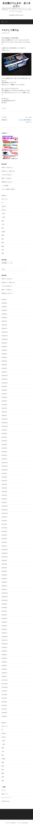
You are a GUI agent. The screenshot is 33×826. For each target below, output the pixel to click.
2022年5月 (4, 488)
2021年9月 (4, 517)
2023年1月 (4, 459)
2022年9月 (4, 473)
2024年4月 (4, 404)
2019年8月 (4, 607)
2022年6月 (4, 484)
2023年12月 (5, 419)
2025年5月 (4, 357)
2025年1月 (4, 372)
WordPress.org (5, 801)
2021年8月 (4, 520)
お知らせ (4, 210)
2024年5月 (4, 401)
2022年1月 (4, 502)
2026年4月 (4, 317)
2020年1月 (4, 589)
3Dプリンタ (5, 199)
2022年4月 (4, 491)
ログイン (4, 790)
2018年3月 (4, 669)
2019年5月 (4, 618)
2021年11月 (5, 509)
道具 (3, 249)
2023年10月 (5, 426)
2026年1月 (4, 328)
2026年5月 (4, 314)
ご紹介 (3, 213)
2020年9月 (4, 560)
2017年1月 (4, 709)
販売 (3, 242)
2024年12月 (5, 375)
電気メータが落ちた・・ (8, 178)
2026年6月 (4, 310)
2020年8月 (4, 564)
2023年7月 (4, 437)
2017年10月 (5, 687)
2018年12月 (5, 636)
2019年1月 (4, 633)
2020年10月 (5, 557)
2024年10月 (5, 383)
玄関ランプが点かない (7, 167)
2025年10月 (5, 339)
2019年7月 (4, 611)
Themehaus (25, 822)
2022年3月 (4, 495)
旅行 (3, 228)
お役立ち (4, 206)
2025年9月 (4, 343)
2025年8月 (4, 346)
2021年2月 (4, 542)
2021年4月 (4, 535)
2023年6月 (4, 441)
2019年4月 (4, 622)
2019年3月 (4, 625)
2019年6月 (4, 615)
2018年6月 (4, 658)
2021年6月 (4, 527)
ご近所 (3, 217)
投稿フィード (5, 794)
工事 (3, 224)
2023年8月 (4, 433)
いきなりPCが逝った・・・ (8, 174)
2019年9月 (4, 604)
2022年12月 (5, 462)
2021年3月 (4, 538)
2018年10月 (5, 643)
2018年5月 (4, 662)
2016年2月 (4, 716)
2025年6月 (4, 353)
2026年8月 (4, 303)
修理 (3, 220)
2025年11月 (5, 335)
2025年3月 (4, 364)
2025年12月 (5, 332)
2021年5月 (4, 531)
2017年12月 (5, 680)
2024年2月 (4, 411)
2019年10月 (5, 600)
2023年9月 (4, 430)
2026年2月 (4, 325)
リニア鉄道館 (5, 185)
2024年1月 (4, 415)
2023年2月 (4, 455)
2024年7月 (4, 393)
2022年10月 (5, 469)
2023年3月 (4, 451)
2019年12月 (5, 593)
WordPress (13, 822)
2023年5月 (4, 444)
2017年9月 (4, 691)
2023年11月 (5, 422)
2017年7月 (4, 698)
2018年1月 (4, 676)
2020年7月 (4, 567)
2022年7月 (4, 480)
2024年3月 (4, 408)
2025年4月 (4, 361)
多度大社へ (5, 119)
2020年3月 (4, 582)
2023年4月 (4, 448)
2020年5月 (4, 575)
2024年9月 (4, 386)
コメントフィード (6, 797)
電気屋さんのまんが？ (7, 182)
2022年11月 (5, 466)
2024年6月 (4, 397)
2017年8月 (4, 694)
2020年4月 (4, 578)
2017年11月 (5, 683)
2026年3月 (4, 321)
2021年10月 (5, 513)
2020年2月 (4, 585)
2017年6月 (4, 701)
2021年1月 (4, 546)
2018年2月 (4, 673)
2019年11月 (5, 596)
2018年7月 (4, 654)
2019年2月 (4, 629)
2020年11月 (5, 553)
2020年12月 (5, 549)
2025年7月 (4, 350)
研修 (3, 235)
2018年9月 (4, 647)
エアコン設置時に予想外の (8, 189)
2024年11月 (5, 379)
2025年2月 (4, 368)
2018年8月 (4, 651)
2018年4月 (4, 665)
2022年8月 (4, 477)
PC (2, 202)
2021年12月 (5, 506)
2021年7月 (4, 524)
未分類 (3, 231)
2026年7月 (4, 306)
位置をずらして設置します (8, 171)
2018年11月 (5, 640)
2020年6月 (4, 571)
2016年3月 (4, 712)
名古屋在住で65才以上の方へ (16, 15)
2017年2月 (4, 705)
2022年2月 (4, 499)
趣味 (3, 246)
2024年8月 (4, 390)
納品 (3, 239)
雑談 (5, 108)
